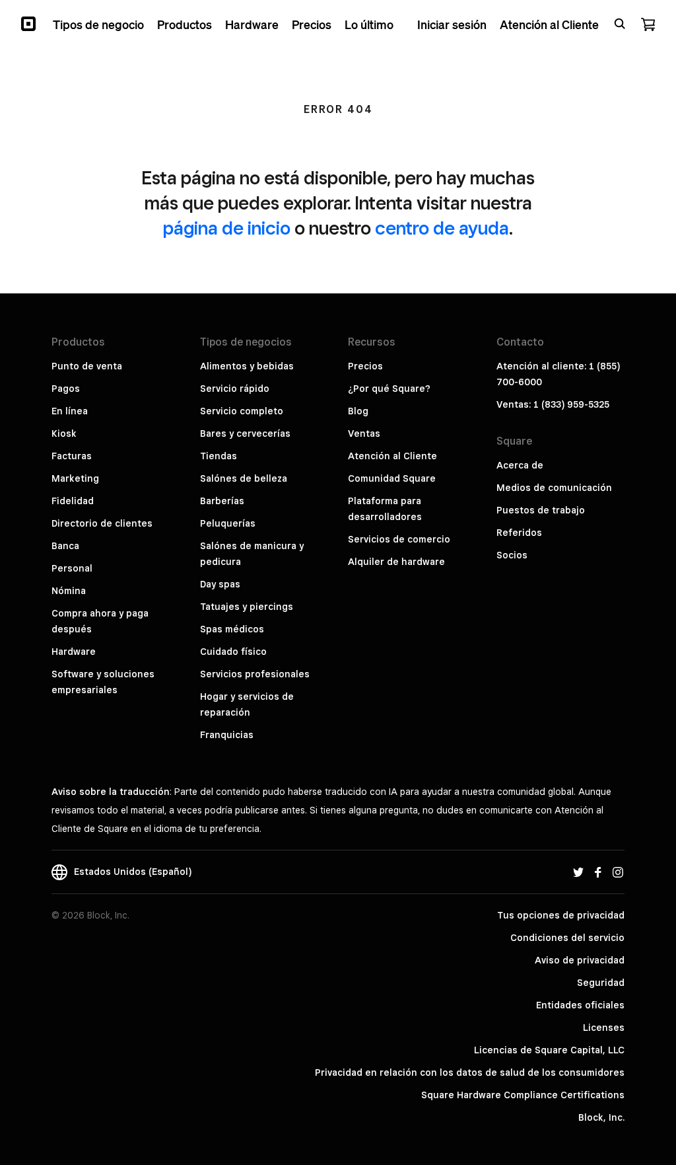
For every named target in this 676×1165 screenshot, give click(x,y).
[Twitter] (578, 871)
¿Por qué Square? (389, 388)
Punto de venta (86, 366)
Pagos (65, 388)
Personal (71, 568)
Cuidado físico (233, 651)
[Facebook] (598, 871)
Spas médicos (232, 629)
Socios (511, 555)
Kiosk (64, 433)
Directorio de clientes (101, 523)
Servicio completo (241, 411)
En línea (69, 411)
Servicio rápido (234, 388)
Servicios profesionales (255, 674)
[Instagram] (618, 871)
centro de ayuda (442, 228)
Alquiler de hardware (396, 561)
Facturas (71, 456)
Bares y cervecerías (245, 433)
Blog (358, 411)
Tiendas (218, 456)
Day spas (220, 584)
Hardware (73, 651)
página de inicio (226, 228)
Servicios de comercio (399, 539)
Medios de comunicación (554, 487)
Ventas (364, 433)
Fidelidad (72, 501)
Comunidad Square (392, 478)
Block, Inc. (601, 1117)
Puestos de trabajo (540, 510)
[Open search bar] (619, 24)
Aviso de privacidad (580, 960)
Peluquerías (227, 523)
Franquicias (227, 735)
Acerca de (519, 465)
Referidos (519, 532)
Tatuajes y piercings (246, 606)
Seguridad (601, 982)
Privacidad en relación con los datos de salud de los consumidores (470, 1072)
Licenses (604, 1027)
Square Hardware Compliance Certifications (523, 1095)
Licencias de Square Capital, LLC (549, 1050)
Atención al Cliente (392, 456)
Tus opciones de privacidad (561, 915)
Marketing (75, 478)
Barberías (222, 501)
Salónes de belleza (243, 478)
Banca (65, 546)
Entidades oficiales (580, 1005)
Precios (365, 366)
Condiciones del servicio (567, 937)
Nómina (68, 590)
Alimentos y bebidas (247, 366)
